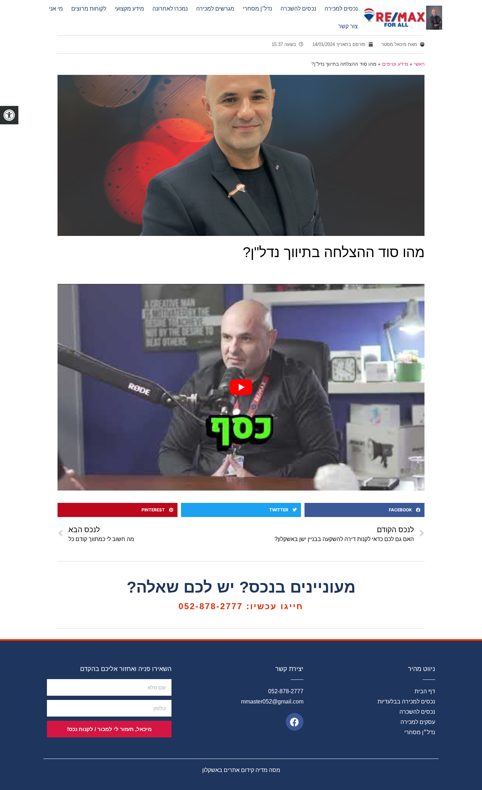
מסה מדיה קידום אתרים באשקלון (241, 770)
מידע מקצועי (129, 9)
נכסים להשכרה (298, 9)
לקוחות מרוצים (88, 9)
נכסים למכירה (341, 9)
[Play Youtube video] (241, 387)
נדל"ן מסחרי (257, 9)
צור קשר (348, 26)
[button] (364, 510)
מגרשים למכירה (215, 9)
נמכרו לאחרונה (170, 9)
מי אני (56, 9)
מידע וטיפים (395, 64)
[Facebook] (294, 722)
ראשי (419, 64)
